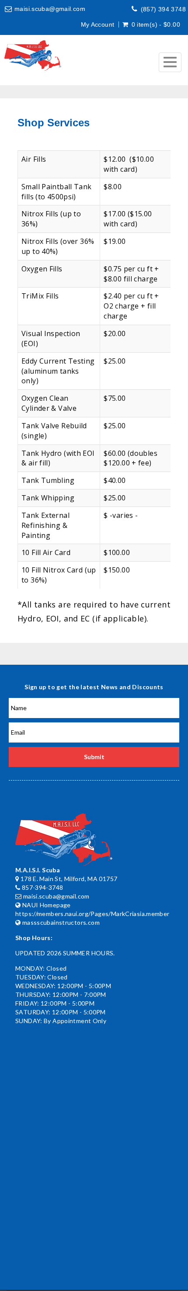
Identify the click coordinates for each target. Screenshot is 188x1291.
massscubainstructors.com (61, 922)
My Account (98, 24)
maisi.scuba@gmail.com (49, 8)
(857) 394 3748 (163, 9)
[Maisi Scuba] (33, 55)
